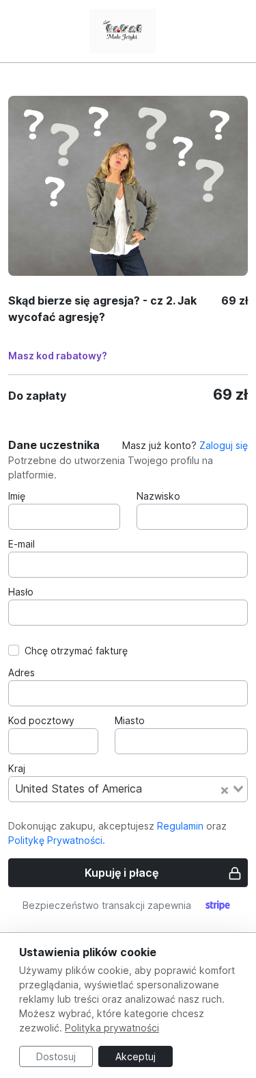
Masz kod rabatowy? (57, 355)
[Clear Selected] (224, 789)
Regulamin (180, 826)
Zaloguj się (223, 445)
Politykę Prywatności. (56, 840)
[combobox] (128, 789)
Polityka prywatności (112, 1028)
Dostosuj (56, 1056)
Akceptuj (135, 1056)
